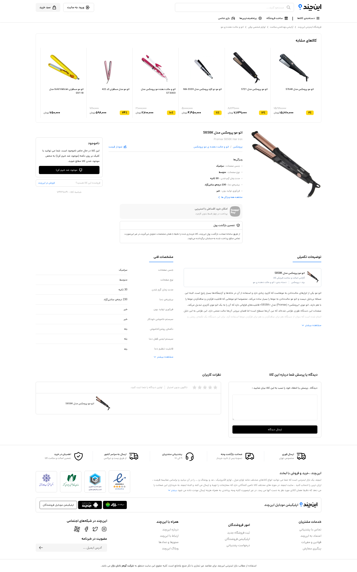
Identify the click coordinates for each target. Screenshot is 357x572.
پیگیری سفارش (312, 548)
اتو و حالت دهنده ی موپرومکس (211, 147)
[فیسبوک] (86, 529)
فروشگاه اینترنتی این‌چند (309, 27)
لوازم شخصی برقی (257, 27)
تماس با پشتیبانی (310, 529)
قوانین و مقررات (311, 542)
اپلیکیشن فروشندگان (237, 539)
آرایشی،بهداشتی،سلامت (281, 27)
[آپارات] (77, 529)
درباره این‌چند (170, 529)
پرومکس (237, 147)
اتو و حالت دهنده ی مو (232, 27)
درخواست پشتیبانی (238, 545)
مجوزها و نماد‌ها (168, 542)
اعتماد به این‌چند (310, 536)
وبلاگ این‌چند (170, 548)
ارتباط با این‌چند (169, 536)
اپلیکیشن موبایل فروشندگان (58, 505)
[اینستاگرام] (104, 529)
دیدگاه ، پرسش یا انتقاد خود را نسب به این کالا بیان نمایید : (284, 388)
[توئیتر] (95, 529)
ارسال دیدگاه (275, 429)
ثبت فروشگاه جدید (238, 533)
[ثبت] (41, 547)
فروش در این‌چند (46, 183)
